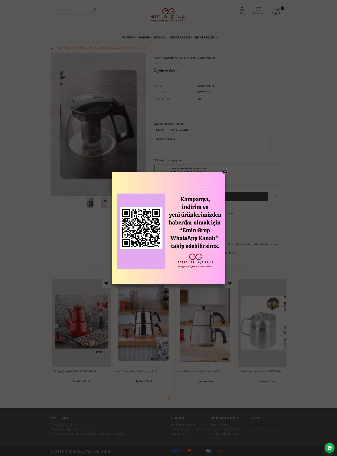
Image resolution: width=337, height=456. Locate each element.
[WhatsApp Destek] (330, 448)
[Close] (225, 171)
